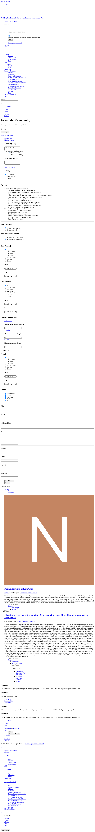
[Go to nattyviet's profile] (49, 585)
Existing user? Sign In (11, 21)
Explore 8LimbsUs (10, 71)
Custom (9, 261)
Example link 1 (8, 699)
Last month (10, 255)
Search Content (9, 481)
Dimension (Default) (14, 734)
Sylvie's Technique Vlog (15, 84)
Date (9, 491)
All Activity (7, 64)
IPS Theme (7, 728)
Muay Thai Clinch (13, 79)
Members (6, 350)
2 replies (10, 606)
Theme (6, 730)
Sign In (11, 39)
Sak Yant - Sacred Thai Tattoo (17, 83)
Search (10, 66)
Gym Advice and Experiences (28, 593)
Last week (10, 253)
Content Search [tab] (8, 138)
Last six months (11, 257)
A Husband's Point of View (16, 86)
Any (8, 250)
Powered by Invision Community (34, 744)
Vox (8, 401)
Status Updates (11, 176)
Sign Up (6, 46)
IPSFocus (16, 728)
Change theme (5, 830)
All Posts (10, 72)
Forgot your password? (15, 43)
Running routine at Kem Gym (18, 589)
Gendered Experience (14, 76)
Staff (5, 62)
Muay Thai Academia (14, 88)
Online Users (12, 57)
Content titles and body (13, 228)
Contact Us (7, 736)
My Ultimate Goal (13, 89)
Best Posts (11, 74)
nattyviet (6, 593)
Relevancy (11, 492)
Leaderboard (12, 59)
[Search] (1, 103)
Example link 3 (8, 702)
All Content (10, 174)
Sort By (6, 489)
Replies (7, 330)
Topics (9, 178)
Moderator (10, 397)
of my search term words (15, 237)
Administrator (11, 393)
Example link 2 (8, 701)
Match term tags (16, 153)
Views (6, 339)
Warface (10, 91)
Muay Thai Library (10, 94)
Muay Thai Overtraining (15, 81)
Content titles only (12, 230)
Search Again (5, 132)
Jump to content (5, 1)
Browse (6, 54)
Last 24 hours (11, 251)
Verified (9, 399)
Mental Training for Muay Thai (17, 77)
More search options (7, 135)
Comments (8, 321)
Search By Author (9, 167)
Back (9, 759)
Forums (10, 56)
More (9, 61)
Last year (9, 259)
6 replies (10, 660)
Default (11, 732)
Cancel (7, 483)
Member (9, 395)
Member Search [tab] (9, 140)
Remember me (12, 37)
